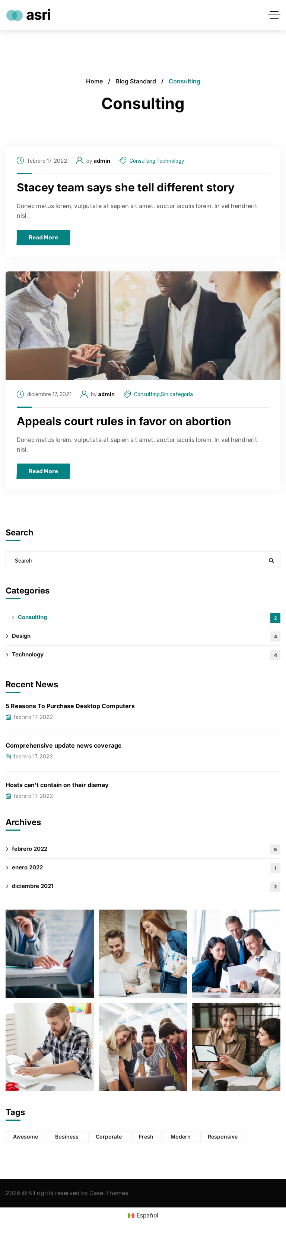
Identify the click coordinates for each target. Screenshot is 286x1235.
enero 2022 (144, 867)
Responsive (223, 1136)
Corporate (109, 1136)
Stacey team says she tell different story (126, 187)
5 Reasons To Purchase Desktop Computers (70, 706)
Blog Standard (135, 81)
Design (144, 635)
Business (67, 1136)
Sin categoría (177, 394)
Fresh (146, 1136)
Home (94, 81)
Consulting (142, 161)
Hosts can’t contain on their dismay (57, 785)
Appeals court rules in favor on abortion (124, 421)
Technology (170, 161)
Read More (43, 237)
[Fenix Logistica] (28, 15)
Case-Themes (108, 1193)
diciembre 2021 (144, 885)
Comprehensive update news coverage (64, 745)
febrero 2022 (144, 848)
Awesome (25, 1136)
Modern (181, 1136)
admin (101, 161)
